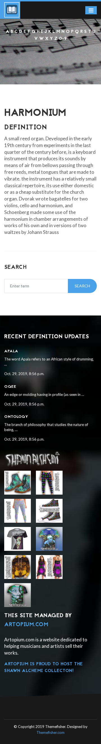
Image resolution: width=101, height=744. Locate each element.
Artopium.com (26, 625)
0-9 (63, 38)
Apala (11, 351)
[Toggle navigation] (91, 10)
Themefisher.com (50, 732)
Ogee (10, 387)
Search (82, 285)
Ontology (16, 417)
